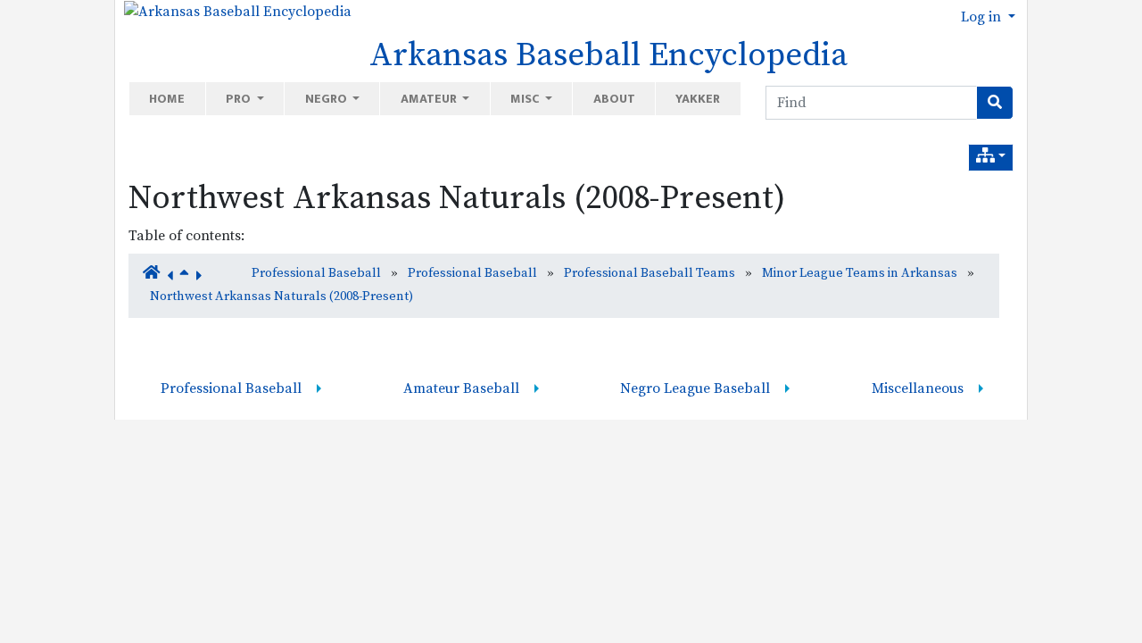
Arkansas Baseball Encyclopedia (608, 55)
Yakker (697, 98)
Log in (983, 17)
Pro (239, 98)
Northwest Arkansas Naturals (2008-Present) (456, 198)
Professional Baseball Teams (649, 273)
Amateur (430, 98)
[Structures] (991, 157)
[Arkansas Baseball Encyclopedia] (233, 11)
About (614, 98)
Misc (526, 98)
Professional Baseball (316, 273)
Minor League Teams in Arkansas (859, 273)
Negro (327, 98)
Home (167, 98)
